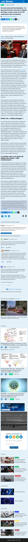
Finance (16, 466)
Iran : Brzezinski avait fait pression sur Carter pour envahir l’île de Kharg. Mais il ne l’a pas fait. (21, 461)
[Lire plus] (5, 208)
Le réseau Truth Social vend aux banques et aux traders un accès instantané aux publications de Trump (21, 470)
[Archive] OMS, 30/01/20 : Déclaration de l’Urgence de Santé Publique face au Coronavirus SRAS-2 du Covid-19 (12, 370)
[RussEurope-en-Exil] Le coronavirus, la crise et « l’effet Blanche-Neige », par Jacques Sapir (14, 344)
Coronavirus (5, 16)
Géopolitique (17, 475)
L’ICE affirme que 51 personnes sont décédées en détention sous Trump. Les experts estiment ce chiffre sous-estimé (21, 534)
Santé (2, 4)
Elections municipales (12, 16)
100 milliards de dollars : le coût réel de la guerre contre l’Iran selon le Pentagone (20, 479)
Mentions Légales (11, 540)
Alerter (9, 247)
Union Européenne (19, 501)
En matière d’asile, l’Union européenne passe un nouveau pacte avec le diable (21, 515)
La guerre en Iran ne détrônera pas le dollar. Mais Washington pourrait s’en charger (21, 524)
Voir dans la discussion (6, 233)
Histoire (16, 457)
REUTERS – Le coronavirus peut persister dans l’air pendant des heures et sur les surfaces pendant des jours (13, 395)
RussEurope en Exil (14, 347)
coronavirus (23, 70)
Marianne (3, 38)
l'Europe (16, 511)
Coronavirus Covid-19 (20, 491)
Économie (17, 520)
